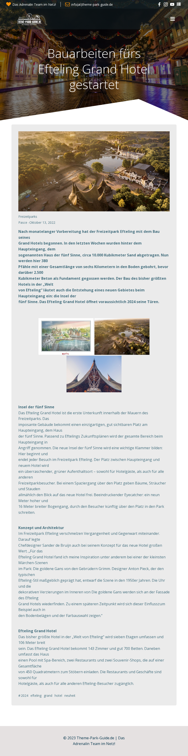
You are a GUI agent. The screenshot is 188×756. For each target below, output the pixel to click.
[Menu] (173, 19)
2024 (24, 695)
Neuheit (69, 695)
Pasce (22, 222)
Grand (48, 695)
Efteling (35, 695)
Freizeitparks (27, 216)
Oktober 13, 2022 (42, 222)
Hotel (58, 695)
